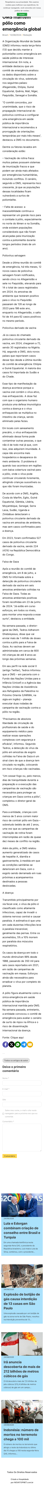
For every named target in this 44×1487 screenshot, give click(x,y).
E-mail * (5, 1089)
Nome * (5, 1078)
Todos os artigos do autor (16, 1060)
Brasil (5, 35)
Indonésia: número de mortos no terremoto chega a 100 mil (21, 1434)
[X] (12, 1044)
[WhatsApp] (18, 1044)
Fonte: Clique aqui (13, 1037)
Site (4, 1099)
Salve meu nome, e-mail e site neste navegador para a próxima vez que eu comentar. (21, 1113)
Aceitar (22, 14)
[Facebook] (5, 1044)
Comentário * (8, 1121)
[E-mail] (30, 1044)
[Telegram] (24, 1044)
